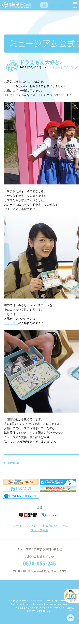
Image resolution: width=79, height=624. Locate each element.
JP (44, 5)
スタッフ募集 (39, 530)
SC (62, 5)
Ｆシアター (11, 323)
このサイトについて (23, 525)
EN (53, 5)
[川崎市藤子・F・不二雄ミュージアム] (16, 5)
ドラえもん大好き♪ (41, 62)
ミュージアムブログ (65, 67)
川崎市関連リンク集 (55, 525)
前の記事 (13, 462)
